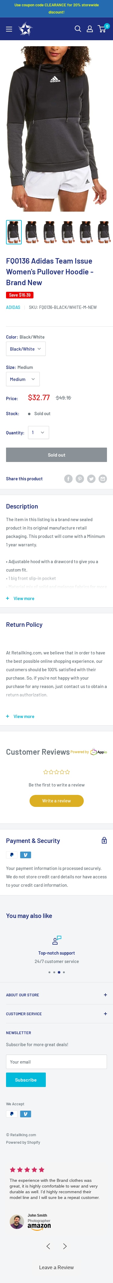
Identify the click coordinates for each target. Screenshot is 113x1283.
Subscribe (26, 1079)
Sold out (56, 454)
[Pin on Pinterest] (80, 478)
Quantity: (15, 432)
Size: (19, 367)
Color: (25, 337)
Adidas (13, 307)
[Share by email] (103, 478)
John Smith (37, 1215)
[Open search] (78, 29)
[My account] (90, 29)
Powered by (80, 752)
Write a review (56, 800)
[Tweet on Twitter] (91, 478)
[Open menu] (9, 29)
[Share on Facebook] (68, 478)
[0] (102, 28)
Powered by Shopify (23, 1142)
